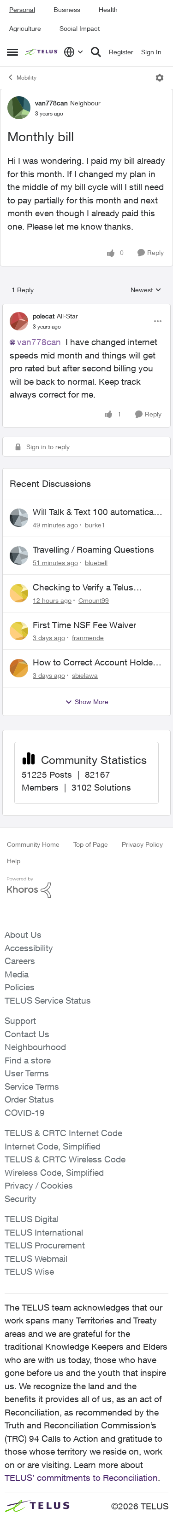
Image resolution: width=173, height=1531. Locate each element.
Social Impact (80, 28)
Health (108, 9)
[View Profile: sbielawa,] (19, 668)
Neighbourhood (35, 1047)
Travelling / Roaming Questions (93, 549)
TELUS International (44, 1232)
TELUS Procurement (45, 1245)
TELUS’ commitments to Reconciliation (81, 1478)
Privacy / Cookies (39, 1185)
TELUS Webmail (36, 1259)
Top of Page (90, 844)
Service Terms (32, 1086)
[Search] (95, 52)
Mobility (26, 77)
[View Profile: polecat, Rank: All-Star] (19, 321)
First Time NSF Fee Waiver (84, 625)
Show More (91, 701)
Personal (22, 9)
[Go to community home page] (42, 52)
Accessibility (29, 948)
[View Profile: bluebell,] (19, 555)
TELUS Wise (29, 1271)
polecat (43, 316)
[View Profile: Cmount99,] (19, 593)
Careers (20, 961)
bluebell (96, 562)
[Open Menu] (159, 77)
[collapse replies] (86, 308)
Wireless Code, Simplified (54, 1172)
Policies (20, 987)
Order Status (29, 1099)
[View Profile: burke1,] (19, 517)
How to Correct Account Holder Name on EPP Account (94, 662)
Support (20, 1021)
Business (67, 9)
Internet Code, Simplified (53, 1146)
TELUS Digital (32, 1219)
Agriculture (25, 28)
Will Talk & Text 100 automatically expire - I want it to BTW (97, 512)
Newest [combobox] (146, 290)
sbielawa (85, 675)
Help (13, 861)
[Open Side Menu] (12, 52)
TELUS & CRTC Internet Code (63, 1133)
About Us (23, 935)
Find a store (28, 1060)
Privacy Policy (142, 844)
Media (17, 974)
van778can (51, 103)
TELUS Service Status (48, 1000)
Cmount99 (93, 600)
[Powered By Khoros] (86, 887)
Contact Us (27, 1034)
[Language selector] (73, 52)
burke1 (95, 525)
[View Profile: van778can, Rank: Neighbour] (18, 107)
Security (20, 1199)
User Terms (27, 1073)
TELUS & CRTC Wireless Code (65, 1159)
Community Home (33, 844)
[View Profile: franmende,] (19, 631)
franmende (88, 637)
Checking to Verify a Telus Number (83, 587)
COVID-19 (25, 1113)
